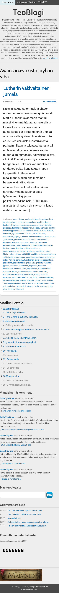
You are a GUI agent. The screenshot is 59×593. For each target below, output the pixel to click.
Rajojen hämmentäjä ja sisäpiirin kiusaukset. (27, 526)
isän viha (28, 234)
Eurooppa (7, 228)
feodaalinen (27, 228)
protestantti (7, 263)
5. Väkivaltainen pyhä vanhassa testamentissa (26, 329)
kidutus (34, 245)
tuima (44, 280)
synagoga (7, 277)
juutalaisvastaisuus (22, 240)
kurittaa (27, 248)
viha (5, 289)
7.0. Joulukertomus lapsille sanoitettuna (21, 510)
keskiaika (26, 245)
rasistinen (14, 266)
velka (37, 286)
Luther (47, 251)
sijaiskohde (38, 272)
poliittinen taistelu (33, 260)
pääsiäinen (51, 254)
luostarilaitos (38, 251)
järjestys (17, 237)
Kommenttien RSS (29, 590)
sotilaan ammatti (10, 274)
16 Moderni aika (11, 376)
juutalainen (8, 240)
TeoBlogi (28, 12)
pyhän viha (30, 263)
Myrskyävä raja (10, 519)
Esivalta (48, 225)
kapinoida (7, 242)
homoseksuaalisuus (33, 231)
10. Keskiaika (9, 350)
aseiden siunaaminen (27, 222)
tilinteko (38, 280)
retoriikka (42, 266)
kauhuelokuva (9, 245)
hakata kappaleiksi (11, 231)
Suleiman (44, 274)
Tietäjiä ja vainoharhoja (11, 479)
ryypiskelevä (32, 269)
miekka (18, 254)
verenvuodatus (46, 286)
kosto (50, 245)
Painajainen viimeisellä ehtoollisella (16, 411)
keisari (18, 245)
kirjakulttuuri (43, 245)
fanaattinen (16, 228)
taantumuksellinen (45, 277)
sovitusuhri (28, 274)
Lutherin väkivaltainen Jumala (26, 91)
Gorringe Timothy (48, 228)
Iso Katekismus (39, 234)
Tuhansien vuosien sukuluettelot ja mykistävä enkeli (22, 430)
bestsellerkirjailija (10, 225)
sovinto (20, 274)
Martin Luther (8, 254)
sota (45, 272)
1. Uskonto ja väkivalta (14, 312)
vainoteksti (21, 286)
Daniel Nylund (6, 435)
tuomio (24, 283)
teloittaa (23, 280)
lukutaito (29, 251)
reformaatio (23, 266)
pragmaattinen (47, 260)
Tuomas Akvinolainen (12, 283)
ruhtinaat (17, 269)
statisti (36, 274)
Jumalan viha (50, 237)
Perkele (12, 260)
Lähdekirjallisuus (11, 309)
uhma (30, 283)
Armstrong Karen (10, 222)
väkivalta (30, 286)
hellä (22, 231)
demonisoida (23, 225)
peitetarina (49, 257)
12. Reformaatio (11, 359)
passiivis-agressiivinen (35, 257)
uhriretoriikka (49, 283)
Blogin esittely (8, 2)
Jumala (25, 237)
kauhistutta (42, 242)
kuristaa (19, 248)
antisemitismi (47, 219)
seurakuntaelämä (25, 272)
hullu (44, 231)
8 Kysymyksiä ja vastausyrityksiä (19, 342)
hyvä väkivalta (18, 234)
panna (22, 257)
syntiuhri (33, 277)
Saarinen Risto (44, 269)
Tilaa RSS (42, 2)
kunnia (12, 248)
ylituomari (20, 289)
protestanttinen (19, 263)
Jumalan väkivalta (36, 237)
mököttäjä (26, 254)
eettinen (40, 225)
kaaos (33, 240)
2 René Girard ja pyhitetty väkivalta (20, 316)
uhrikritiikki (38, 283)
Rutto (24, 269)
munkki (34, 254)
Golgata (36, 228)
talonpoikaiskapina (11, 280)
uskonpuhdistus (9, 286)
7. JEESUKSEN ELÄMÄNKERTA (19, 338)
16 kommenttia (49, 102)
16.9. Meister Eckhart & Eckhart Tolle (16, 445)
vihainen (11, 289)
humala (50, 231)
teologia (30, 280)
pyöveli (6, 266)
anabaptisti (29, 219)
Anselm (38, 219)
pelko (5, 260)
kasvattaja (16, 242)
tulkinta (50, 280)
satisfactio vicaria (10, 272)
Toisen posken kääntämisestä (13, 464)
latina (22, 251)
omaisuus (42, 254)
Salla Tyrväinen (7, 398)
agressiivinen (18, 219)
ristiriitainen (8, 269)
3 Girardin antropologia (14, 321)
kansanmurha (42, 240)
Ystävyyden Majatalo (26, 2)
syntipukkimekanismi (20, 277)
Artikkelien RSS (41, 586)
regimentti (33, 266)
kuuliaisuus (35, 248)
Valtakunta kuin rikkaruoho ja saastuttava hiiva (24, 522)
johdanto (54, 58)
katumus (33, 242)
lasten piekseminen (11, 251)
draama (33, 225)
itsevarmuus (8, 237)
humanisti (7, 234)
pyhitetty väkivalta (43, 263)
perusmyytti (20, 260)
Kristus (6, 248)
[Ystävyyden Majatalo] (21, 575)
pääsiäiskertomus (11, 257)
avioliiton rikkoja (43, 222)
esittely (45, 58)
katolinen (25, 242)
